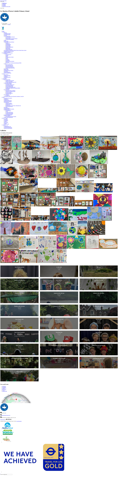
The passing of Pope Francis (10, 84)
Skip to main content (3, 0)
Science (7, 57)
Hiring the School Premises (8, 128)
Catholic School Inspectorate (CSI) (11, 82)
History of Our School (9, 81)
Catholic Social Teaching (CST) (10, 87)
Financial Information (9, 49)
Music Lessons (6, 69)
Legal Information (19, 421)
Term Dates (4, 5)
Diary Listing (6, 122)
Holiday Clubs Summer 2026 (8, 117)
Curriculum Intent (8, 54)
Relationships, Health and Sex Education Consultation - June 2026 (14, 96)
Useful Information (7, 109)
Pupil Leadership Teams (9, 86)
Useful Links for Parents (9, 113)
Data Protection (8, 47)
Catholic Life (4, 78)
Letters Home (6, 120)
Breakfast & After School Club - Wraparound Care (13, 105)
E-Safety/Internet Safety (9, 112)
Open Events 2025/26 (7, 77)
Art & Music (8, 60)
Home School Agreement (8, 101)
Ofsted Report (4, 3)
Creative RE (8, 95)
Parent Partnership (6, 108)
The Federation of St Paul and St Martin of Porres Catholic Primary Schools (15, 50)
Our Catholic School (7, 79)
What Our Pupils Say (7, 72)
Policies (7, 42)
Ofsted (5, 40)
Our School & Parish (7, 34)
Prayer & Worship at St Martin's (10, 90)
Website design (2, 419)
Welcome (5, 32)
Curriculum (5, 53)
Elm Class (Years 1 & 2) (9, 65)
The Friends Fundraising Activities (11, 116)
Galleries (5, 123)
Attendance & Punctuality (8, 100)
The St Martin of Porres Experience (7, 52)
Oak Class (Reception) (9, 64)
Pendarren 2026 (4, 391)
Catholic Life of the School (10, 80)
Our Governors (8, 37)
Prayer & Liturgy (6, 89)
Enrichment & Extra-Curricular (8, 70)
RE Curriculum (6, 94)
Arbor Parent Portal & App (8, 127)
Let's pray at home (8, 92)
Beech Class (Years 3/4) (9, 66)
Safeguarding (8, 43)
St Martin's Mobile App (7, 126)
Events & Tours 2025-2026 (6, 6)
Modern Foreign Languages (10, 61)
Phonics (7, 55)
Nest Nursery (6, 71)
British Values (8, 48)
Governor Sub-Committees (10, 39)
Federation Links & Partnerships (9, 51)
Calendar (5, 121)
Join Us (3, 73)
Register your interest (7, 75)
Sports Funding (8, 46)
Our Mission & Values (7, 33)
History (7, 58)
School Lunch (8, 104)
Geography (7, 59)
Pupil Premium (8, 45)
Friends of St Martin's (7, 115)
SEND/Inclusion (8, 44)
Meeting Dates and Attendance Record (11, 38)
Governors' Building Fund (8, 114)
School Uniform (6, 99)
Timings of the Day (9, 103)
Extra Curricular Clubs (9, 106)
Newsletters (4, 4)
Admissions (6, 76)
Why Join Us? (6, 74)
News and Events (4, 118)
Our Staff (5, 35)
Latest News (4, 386)
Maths (7, 56)
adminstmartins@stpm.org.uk (6, 415)
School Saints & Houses (9, 85)
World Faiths (8, 88)
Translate (9, 24)
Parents (3, 97)
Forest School (6, 68)
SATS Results (6, 41)
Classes (5, 63)
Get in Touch (6, 125)
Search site (2, 474)
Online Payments (8, 110)
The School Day (6, 102)
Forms (7, 111)
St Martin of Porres (9, 83)
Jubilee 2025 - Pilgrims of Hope (10, 91)
